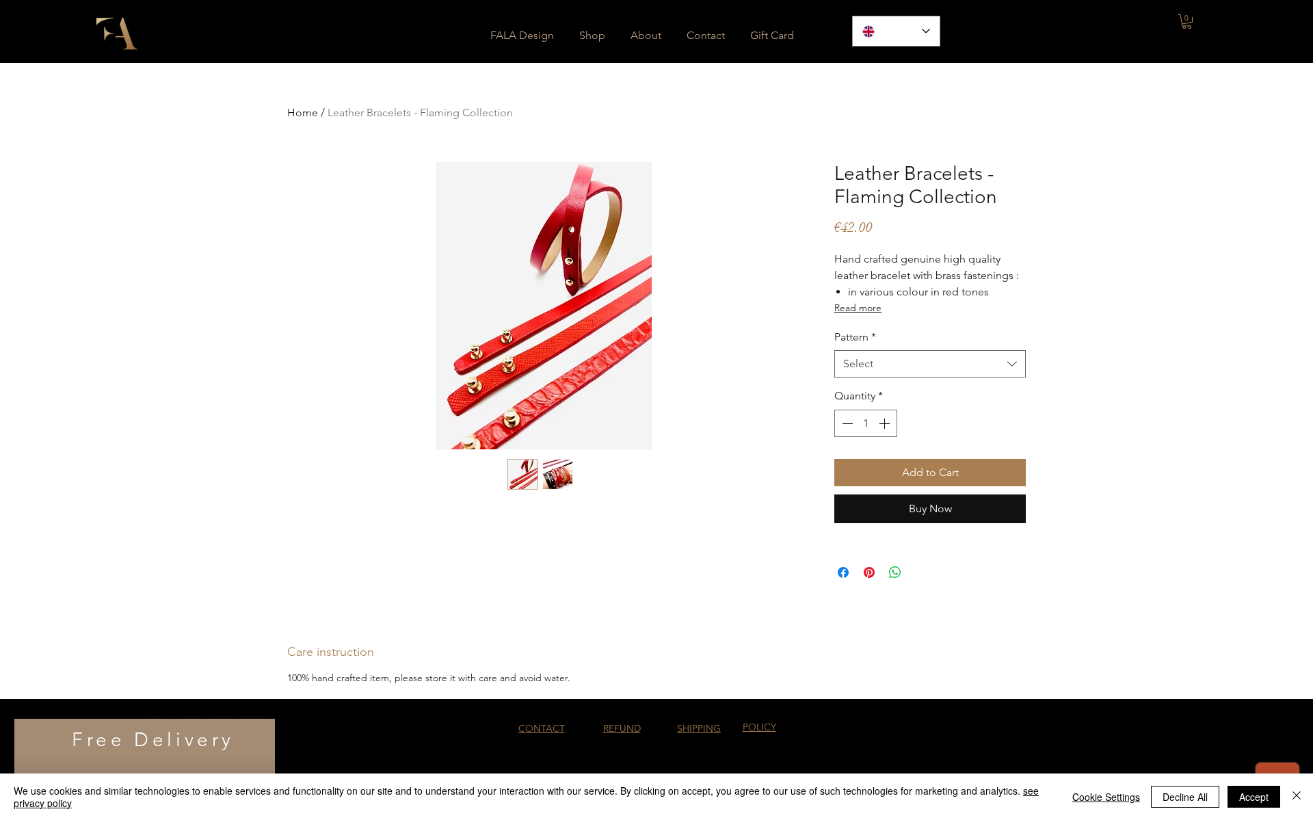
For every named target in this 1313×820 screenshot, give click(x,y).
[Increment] (885, 423)
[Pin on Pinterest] (869, 572)
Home (302, 112)
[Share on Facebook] (843, 572)
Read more (857, 308)
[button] (1186, 21)
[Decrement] (846, 423)
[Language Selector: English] (896, 31)
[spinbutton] (866, 423)
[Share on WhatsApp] (895, 572)
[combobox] (930, 364)
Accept (1254, 797)
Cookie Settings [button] (1106, 797)
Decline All (1185, 797)
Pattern (855, 336)
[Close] (1296, 796)
